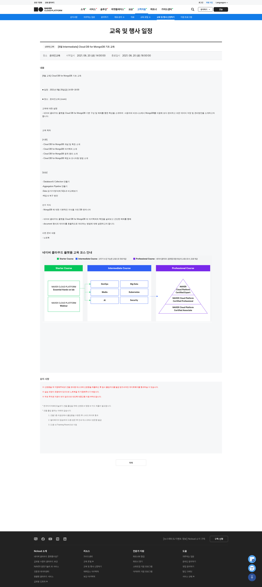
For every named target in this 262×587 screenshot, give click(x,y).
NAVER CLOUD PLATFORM (48, 9)
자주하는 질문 (89, 17)
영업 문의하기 (188, 566)
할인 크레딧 (187, 571)
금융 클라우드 (50, 3)
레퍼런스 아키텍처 (91, 571)
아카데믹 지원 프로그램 (142, 571)
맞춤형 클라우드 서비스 (43, 576)
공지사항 (73, 17)
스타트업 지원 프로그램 (142, 566)
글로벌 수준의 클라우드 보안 (46, 561)
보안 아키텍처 (89, 576)
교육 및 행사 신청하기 (93, 566)
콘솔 (221, 9)
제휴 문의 (118, 17)
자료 (132, 17)
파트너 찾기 (138, 561)
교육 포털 (144, 17)
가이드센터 (88, 556)
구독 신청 (219, 539)
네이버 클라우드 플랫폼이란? (46, 556)
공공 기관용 (38, 3)
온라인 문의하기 (189, 561)
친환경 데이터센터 (41, 571)
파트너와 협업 (138, 556)
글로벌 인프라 (39, 581)
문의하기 (204, 9)
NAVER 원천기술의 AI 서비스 (46, 566)
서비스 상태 (187, 576)
